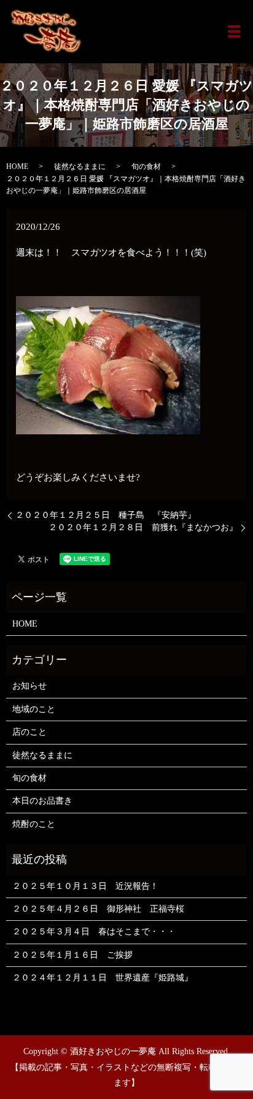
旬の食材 (146, 166)
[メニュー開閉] (234, 31)
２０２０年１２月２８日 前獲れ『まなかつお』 (143, 527)
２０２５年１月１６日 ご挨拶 (72, 955)
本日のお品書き (42, 800)
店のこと (29, 732)
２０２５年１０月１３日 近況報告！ (85, 886)
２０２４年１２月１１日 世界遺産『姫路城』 (102, 977)
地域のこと (33, 709)
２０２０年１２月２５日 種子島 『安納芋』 (105, 515)
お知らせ (29, 685)
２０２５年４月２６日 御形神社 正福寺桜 (98, 908)
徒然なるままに (80, 166)
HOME (17, 166)
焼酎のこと (33, 824)
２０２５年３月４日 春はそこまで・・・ (94, 931)
